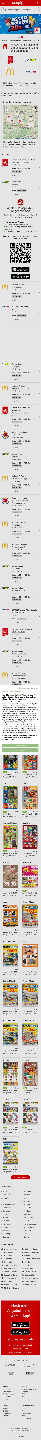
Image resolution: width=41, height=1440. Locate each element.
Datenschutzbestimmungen (28, 688)
